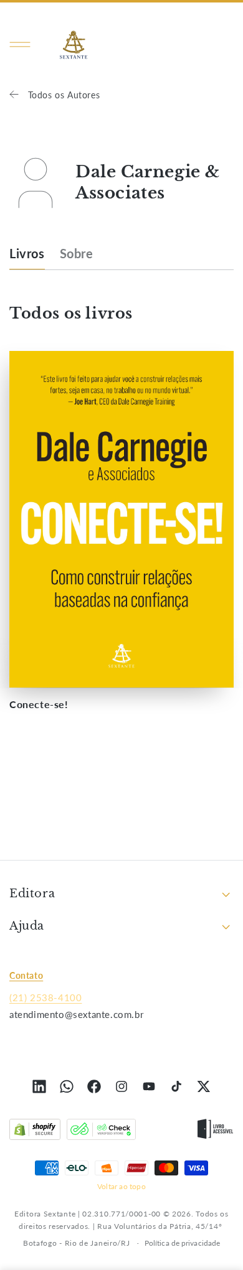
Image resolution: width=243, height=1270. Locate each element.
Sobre (76, 253)
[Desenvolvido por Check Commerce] (101, 1132)
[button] (20, 44)
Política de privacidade (182, 1243)
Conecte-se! (39, 704)
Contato (26, 975)
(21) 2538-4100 (45, 997)
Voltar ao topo (121, 1186)
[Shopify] (34, 1132)
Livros (27, 253)
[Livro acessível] (215, 1132)
